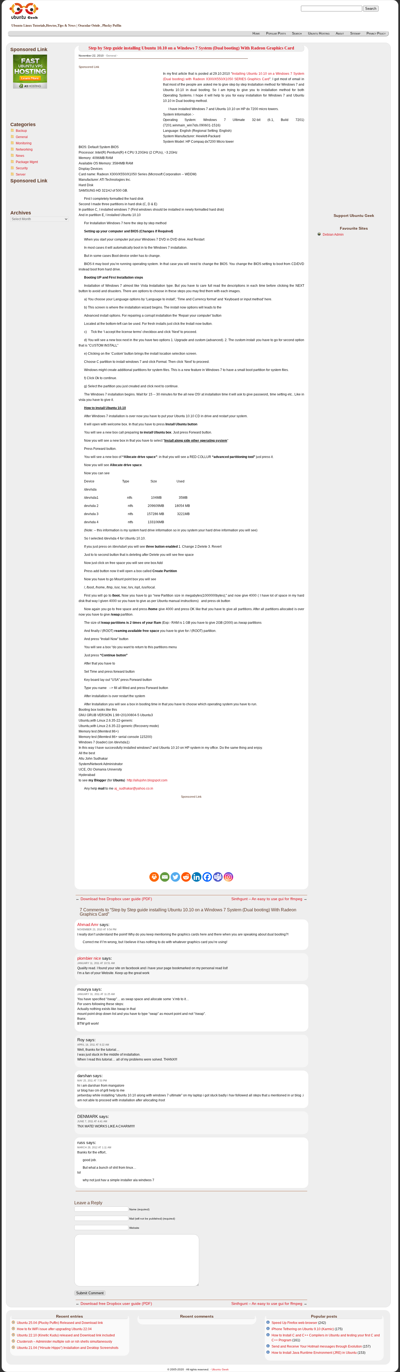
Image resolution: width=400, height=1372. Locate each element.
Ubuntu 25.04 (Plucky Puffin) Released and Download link (60, 1323)
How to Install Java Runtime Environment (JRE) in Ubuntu (314, 1353)
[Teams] (218, 877)
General (22, 137)
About (340, 33)
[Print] (154, 877)
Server (21, 174)
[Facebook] (207, 877)
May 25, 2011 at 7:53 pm (92, 1080)
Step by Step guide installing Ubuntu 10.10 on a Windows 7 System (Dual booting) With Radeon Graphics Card (191, 48)
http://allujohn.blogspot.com (147, 780)
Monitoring (24, 143)
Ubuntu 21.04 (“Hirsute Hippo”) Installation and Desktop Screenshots (67, 1348)
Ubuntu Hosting (319, 33)
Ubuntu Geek (220, 1369)
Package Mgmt (27, 162)
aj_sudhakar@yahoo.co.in (133, 788)
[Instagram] (228, 877)
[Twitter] (175, 877)
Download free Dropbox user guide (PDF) (116, 899)
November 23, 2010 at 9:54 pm (96, 929)
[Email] (165, 877)
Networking (24, 149)
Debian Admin (333, 234)
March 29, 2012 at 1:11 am (94, 1147)
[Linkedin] (196, 877)
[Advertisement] (32, 108)
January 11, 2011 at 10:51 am (96, 963)
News (20, 156)
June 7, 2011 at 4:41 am (92, 1121)
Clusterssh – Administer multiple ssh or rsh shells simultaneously (64, 1341)
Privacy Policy (376, 33)
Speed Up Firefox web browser (294, 1323)
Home (256, 33)
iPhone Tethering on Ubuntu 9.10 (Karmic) (303, 1329)
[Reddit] (186, 877)
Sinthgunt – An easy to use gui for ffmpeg (266, 899)
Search (297, 33)
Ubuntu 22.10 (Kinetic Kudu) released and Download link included (66, 1335)
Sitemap (355, 33)
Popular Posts (276, 33)
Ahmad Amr (88, 924)
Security (22, 168)
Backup (21, 131)
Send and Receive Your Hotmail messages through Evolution (317, 1346)
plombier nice (89, 958)
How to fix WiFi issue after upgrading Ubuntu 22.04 (54, 1329)
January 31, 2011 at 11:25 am (96, 994)
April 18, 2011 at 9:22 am (93, 1044)
